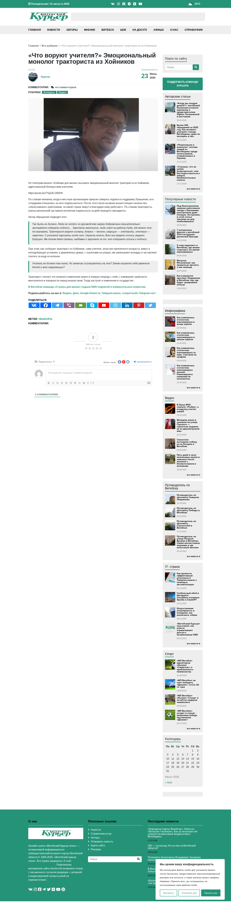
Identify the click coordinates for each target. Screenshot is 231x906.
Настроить (168, 893)
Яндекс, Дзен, (71, 293)
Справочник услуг (101, 833)
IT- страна (172, 566)
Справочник (194, 29)
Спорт (169, 654)
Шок (123, 29)
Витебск (108, 29)
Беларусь (49, 92)
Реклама (96, 849)
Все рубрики (50, 45)
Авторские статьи (177, 96)
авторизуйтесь (144, 361)
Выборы (46, 319)
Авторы (72, 29)
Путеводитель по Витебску (177, 486)
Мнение (89, 29)
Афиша (159, 29)
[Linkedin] (127, 305)
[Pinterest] (138, 305)
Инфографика (175, 310)
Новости (53, 29)
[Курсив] (53, 383)
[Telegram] (57, 305)
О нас (174, 29)
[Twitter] (150, 305)
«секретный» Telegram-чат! (139, 293)
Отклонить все (189, 893)
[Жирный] (49, 383)
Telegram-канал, (111, 293)
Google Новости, (90, 293)
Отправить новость (102, 841)
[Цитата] (75, 383)
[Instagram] (115, 305)
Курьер (45, 76)
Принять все (210, 893)
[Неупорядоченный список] (71, 383)
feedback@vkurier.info (41, 864)
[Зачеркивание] (62, 383)
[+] (92, 383)
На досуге (139, 29)
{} (88, 383)
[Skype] (92, 305)
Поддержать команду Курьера (182, 84)
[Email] (80, 305)
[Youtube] (103, 305)
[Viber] (68, 305)
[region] (190, 879)
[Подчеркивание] (57, 383)
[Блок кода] (79, 383)
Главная (34, 29)
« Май (168, 782)
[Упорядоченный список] (66, 383)
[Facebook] (45, 305)
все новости (192, 189)
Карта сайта (98, 845)
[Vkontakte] (34, 305)
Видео (62, 92)
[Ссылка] (84, 383)
